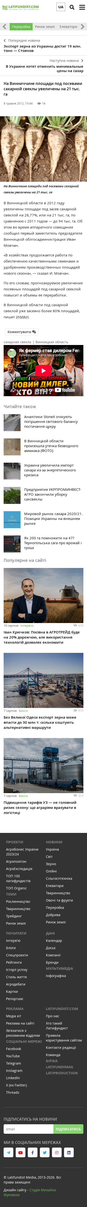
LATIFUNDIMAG (59, 1066)
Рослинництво (18, 901)
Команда (53, 1054)
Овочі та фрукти (59, 900)
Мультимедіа (59, 968)
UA (60, 6)
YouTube (13, 1056)
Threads (12, 1092)
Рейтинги (14, 962)
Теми (11, 894)
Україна (52, 849)
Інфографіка (56, 975)
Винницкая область (52, 342)
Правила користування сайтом (64, 1038)
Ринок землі (45, 26)
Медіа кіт (13, 1016)
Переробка (21, 26)
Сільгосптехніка (59, 878)
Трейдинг (14, 916)
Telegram (13, 1063)
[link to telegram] (8, 1152)
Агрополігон (16, 861)
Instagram (14, 1070)
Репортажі (14, 998)
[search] (72, 7)
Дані (50, 933)
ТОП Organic (16, 888)
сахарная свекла (17, 342)
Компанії (53, 955)
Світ (49, 856)
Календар (54, 940)
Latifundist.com (62, 1008)
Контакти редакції (61, 1047)
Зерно (51, 864)
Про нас (52, 1016)
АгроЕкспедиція (19, 868)
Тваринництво (18, 908)
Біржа (52, 1060)
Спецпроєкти (17, 955)
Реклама (14, 1008)
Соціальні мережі (24, 1041)
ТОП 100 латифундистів (18, 878)
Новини (54, 842)
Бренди (52, 962)
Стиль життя (16, 977)
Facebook (13, 1048)
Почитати (16, 933)
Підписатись (68, 1129)
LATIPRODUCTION (62, 1073)
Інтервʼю (27, 625)
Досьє (51, 947)
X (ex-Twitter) (16, 1085)
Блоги (23, 710)
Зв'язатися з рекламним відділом (23, 1033)
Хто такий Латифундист (57, 1025)
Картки (12, 991)
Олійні (51, 871)
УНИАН (22, 316)
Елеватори (68, 26)
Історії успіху (16, 969)
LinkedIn (13, 1078)
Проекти (14, 842)
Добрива (53, 914)
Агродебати (15, 984)
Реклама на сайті (20, 1023)
